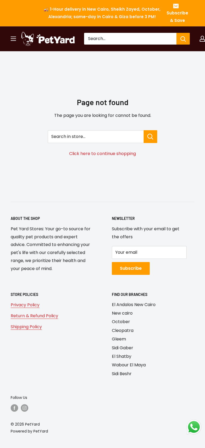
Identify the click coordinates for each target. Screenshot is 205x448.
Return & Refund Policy (34, 316)
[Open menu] (13, 39)
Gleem (119, 339)
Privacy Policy (25, 305)
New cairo (122, 313)
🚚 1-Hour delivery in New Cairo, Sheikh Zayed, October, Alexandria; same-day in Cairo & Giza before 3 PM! (102, 12)
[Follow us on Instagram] (24, 408)
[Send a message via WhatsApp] (194, 427)
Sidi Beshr (122, 374)
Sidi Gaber (122, 348)
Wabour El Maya (129, 365)
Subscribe (131, 268)
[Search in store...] (150, 136)
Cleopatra (122, 330)
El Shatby (121, 356)
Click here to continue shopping (102, 153)
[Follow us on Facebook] (14, 408)
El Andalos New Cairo (134, 305)
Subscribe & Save (177, 16)
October (121, 322)
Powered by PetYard (29, 431)
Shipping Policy (26, 327)
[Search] (183, 39)
